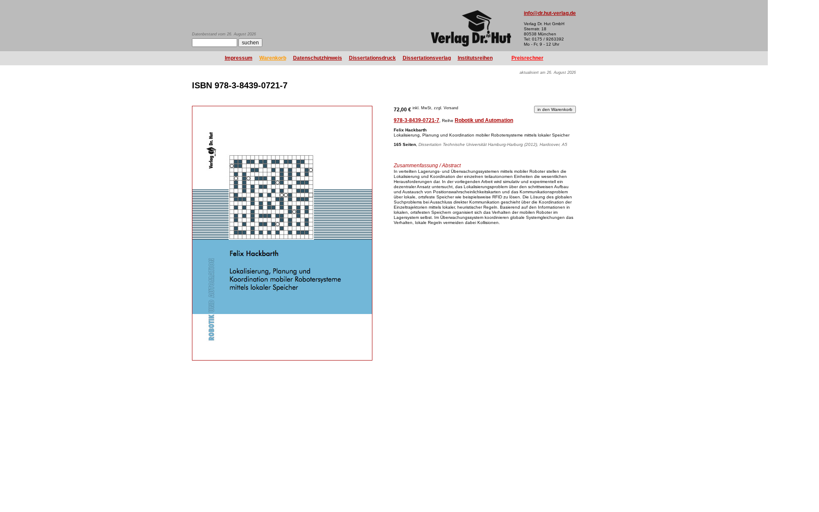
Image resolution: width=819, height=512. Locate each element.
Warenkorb (272, 58)
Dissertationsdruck (372, 58)
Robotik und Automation (484, 120)
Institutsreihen (475, 58)
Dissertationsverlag (427, 58)
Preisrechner (527, 58)
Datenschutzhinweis (317, 58)
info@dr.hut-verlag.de (550, 13)
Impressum (239, 58)
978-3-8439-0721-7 (416, 120)
